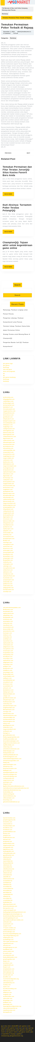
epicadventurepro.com (9, 705)
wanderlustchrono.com (10, 715)
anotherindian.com (8, 996)
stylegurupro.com (8, 692)
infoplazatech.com (8, 419)
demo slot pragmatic (9, 371)
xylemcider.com (7, 998)
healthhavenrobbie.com (10, 739)
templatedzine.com (8, 969)
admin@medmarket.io (24, 31)
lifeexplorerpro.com (8, 709)
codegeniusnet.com (9, 428)
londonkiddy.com (8, 792)
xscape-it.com (7, 926)
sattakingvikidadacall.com (10, 754)
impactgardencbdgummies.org (12, 1006)
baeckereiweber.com (9, 818)
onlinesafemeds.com (9, 853)
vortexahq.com (7, 637)
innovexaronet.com (8, 444)
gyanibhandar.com (8, 855)
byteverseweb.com (8, 501)
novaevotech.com (8, 452)
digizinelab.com (7, 475)
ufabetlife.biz (7, 876)
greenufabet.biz (7, 871)
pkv (32, 1032)
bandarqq (6, 381)
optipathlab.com (8, 615)
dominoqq (6, 367)
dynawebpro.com (8, 556)
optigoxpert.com (8, 662)
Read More (9, 194)
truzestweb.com (7, 578)
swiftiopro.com (7, 678)
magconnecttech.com (9, 729)
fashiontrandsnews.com (10, 906)
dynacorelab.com (8, 629)
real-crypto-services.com (10, 941)
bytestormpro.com (8, 713)
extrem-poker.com (8, 951)
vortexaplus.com (8, 564)
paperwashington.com (9, 764)
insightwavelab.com (9, 707)
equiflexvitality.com (8, 745)
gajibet (19, 1034)
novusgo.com (7, 711)
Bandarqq (5, 13)
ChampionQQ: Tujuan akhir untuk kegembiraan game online (17, 245)
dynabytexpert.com (8, 538)
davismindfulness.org (9, 796)
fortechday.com (7, 800)
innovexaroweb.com (9, 485)
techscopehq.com (8, 515)
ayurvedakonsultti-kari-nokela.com (13, 920)
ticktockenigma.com (9, 721)
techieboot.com (7, 829)
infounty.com (7, 945)
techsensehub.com (8, 405)
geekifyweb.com (8, 417)
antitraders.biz (7, 922)
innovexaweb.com (8, 552)
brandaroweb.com (8, 589)
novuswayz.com (8, 664)
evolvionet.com (7, 619)
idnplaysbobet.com (8, 752)
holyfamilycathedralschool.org (12, 790)
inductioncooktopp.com (10, 774)
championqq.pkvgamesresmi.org (12, 1035)
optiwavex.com (7, 572)
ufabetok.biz (6, 896)
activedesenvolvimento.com (11, 749)
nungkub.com (7, 994)
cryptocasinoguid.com (9, 910)
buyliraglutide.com (8, 851)
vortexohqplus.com (8, 676)
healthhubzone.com (9, 837)
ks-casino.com (7, 953)
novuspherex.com (8, 648)
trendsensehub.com (9, 719)
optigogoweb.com (8, 587)
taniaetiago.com (8, 1000)
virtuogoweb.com (8, 847)
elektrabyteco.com (8, 464)
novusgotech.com (8, 544)
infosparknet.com (8, 523)
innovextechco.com (8, 454)
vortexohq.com (7, 703)
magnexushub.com (8, 845)
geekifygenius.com (8, 725)
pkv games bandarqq (9, 377)
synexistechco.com (8, 631)
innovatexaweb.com (9, 409)
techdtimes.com (7, 827)
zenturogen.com (8, 550)
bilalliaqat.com (7, 770)
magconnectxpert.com (9, 466)
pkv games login (8, 363)
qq (4, 373)
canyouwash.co (7, 823)
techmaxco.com (7, 684)
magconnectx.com (8, 780)
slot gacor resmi (11, 1032)
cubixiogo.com (7, 566)
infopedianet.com (8, 509)
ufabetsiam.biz (7, 865)
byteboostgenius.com (9, 505)
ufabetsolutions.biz (8, 878)
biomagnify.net (7, 1012)
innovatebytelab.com (9, 422)
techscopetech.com (9, 481)
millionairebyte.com (8, 798)
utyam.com (6, 986)
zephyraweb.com (8, 643)
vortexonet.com (7, 623)
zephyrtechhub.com (9, 576)
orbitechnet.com (8, 570)
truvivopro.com (7, 633)
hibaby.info (6, 762)
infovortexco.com (8, 474)
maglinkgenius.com (8, 456)
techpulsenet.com (8, 470)
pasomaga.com (7, 1004)
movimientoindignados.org (11, 978)
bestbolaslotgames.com (10, 756)
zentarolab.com (7, 581)
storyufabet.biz (7, 890)
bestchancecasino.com (10, 768)
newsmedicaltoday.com (10, 776)
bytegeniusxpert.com (9, 421)
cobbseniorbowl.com (9, 929)
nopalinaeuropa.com (9, 1010)
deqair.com (6, 961)
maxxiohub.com (7, 641)
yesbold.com (7, 835)
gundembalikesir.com (9, 831)
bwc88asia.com (7, 949)
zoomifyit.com (7, 591)
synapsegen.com (8, 558)
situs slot (7, 1026)
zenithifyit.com (7, 639)
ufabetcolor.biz (7, 873)
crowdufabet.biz (7, 900)
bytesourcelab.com (8, 521)
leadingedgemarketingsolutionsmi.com (14, 912)
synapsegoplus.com (9, 507)
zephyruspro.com (8, 528)
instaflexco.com (7, 670)
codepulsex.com (8, 479)
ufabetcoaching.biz (8, 794)
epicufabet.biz (7, 892)
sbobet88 (15, 1026)
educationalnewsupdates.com (12, 607)
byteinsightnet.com (8, 434)
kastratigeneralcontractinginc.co (12, 914)
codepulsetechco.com (9, 436)
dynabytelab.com (8, 617)
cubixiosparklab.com (9, 450)
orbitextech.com (8, 727)
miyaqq (12, 1034)
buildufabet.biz (7, 902)
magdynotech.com (8, 513)
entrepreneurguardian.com (11, 760)
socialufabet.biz (7, 880)
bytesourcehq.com (8, 432)
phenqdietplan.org (8, 973)
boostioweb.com (8, 611)
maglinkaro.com (8, 489)
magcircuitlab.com (8, 458)
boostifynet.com (7, 656)
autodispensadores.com (10, 772)
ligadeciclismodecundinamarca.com (13, 786)
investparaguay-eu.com (10, 947)
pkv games (6, 365)
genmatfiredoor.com (9, 735)
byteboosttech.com (8, 843)
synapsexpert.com (8, 579)
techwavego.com (8, 477)
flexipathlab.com (8, 560)
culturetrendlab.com (9, 717)
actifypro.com (7, 666)
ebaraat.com (7, 839)
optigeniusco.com (8, 646)
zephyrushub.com (8, 613)
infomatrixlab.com (8, 497)
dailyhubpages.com (9, 750)
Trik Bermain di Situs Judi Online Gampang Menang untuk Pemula (14, 9)
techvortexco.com (8, 415)
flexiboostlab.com (8, 674)
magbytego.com (8, 426)
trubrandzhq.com (8, 654)
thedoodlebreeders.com (10, 957)
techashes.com (7, 821)
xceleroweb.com (8, 585)
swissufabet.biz (7, 867)
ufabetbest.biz (7, 884)
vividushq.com (7, 562)
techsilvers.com (7, 963)
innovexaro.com (8, 519)
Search (17, 285)
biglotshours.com (8, 849)
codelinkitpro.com (8, 401)
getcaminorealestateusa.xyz (11, 802)
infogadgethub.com (8, 399)
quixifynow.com (7, 526)
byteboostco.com (8, 462)
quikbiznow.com (7, 583)
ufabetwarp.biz (7, 857)
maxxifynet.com (7, 625)
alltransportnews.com (9, 904)
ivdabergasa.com (8, 937)
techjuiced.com (7, 841)
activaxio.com (7, 688)
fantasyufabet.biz (8, 863)
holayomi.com (7, 784)
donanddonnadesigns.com (11, 741)
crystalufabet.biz (8, 894)
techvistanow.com (8, 446)
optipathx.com (7, 530)
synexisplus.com (8, 621)
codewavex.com (8, 460)
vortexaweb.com (8, 645)
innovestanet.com (8, 536)
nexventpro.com (8, 658)
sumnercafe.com (8, 975)
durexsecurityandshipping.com (12, 933)
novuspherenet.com (9, 568)
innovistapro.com (8, 672)
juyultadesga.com (8, 939)
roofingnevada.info (8, 778)
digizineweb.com (8, 438)
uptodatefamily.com (9, 982)
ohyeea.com (6, 990)
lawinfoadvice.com (8, 971)
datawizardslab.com (9, 694)
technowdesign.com (9, 931)
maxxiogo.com (7, 542)
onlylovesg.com (7, 747)
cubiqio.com (6, 696)
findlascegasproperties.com (11, 737)
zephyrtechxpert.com (9, 472)
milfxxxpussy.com (8, 980)
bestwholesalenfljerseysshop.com (13, 916)
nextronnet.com (7, 546)
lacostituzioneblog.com (10, 988)
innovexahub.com (8, 627)
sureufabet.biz (7, 886)
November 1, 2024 (9, 31)
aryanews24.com (8, 924)
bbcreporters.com (8, 908)
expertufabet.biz (8, 861)
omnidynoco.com (8, 574)
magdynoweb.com (8, 483)
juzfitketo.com (7, 1002)
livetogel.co (6, 733)
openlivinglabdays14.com (10, 918)
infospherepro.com (8, 699)
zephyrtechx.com (8, 660)
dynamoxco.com (8, 548)
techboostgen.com (8, 403)
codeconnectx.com (8, 440)
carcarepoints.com (8, 955)
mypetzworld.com (8, 943)
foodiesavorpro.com (9, 701)
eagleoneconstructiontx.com (11, 743)
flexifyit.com (6, 540)
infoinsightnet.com (8, 430)
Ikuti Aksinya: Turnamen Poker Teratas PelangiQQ (17, 208)
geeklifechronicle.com (9, 697)
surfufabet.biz (7, 882)
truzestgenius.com (8, 468)
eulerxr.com (6, 723)
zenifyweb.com (7, 731)
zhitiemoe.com (7, 992)
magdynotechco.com (9, 411)
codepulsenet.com (8, 511)
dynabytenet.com (8, 491)
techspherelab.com (8, 495)
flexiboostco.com (8, 609)
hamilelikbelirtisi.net (9, 680)
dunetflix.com (7, 977)
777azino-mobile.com (9, 927)
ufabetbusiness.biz (8, 869)
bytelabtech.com (8, 407)
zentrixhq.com (7, 534)
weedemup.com (8, 766)
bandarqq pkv (11, 1030)
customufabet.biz (8, 888)
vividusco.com (7, 635)
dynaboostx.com (8, 668)
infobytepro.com (8, 424)
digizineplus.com (8, 517)
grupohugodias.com (9, 959)
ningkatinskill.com (8, 965)
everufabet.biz (7, 898)
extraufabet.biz (7, 874)
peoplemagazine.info (9, 820)
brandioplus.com (8, 554)
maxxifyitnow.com (8, 525)
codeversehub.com (8, 499)
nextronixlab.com (8, 532)
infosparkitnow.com (8, 413)
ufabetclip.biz (7, 859)
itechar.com (6, 833)
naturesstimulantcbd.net (10, 1008)
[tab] (3, 2)
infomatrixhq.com (8, 448)
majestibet (5, 1034)
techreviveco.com (8, 487)
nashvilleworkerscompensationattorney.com (16, 788)
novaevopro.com (8, 650)
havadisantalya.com (9, 825)
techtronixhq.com (8, 397)
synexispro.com (7, 782)
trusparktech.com (8, 652)
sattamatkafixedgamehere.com (12, 758)
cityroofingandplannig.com (11, 935)
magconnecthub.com (9, 503)
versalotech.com (8, 682)
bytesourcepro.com (8, 493)
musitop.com (7, 984)
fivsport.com (6, 967)
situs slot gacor (7, 369)
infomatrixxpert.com (9, 442)
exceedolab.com (8, 686)
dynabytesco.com (8, 690)
